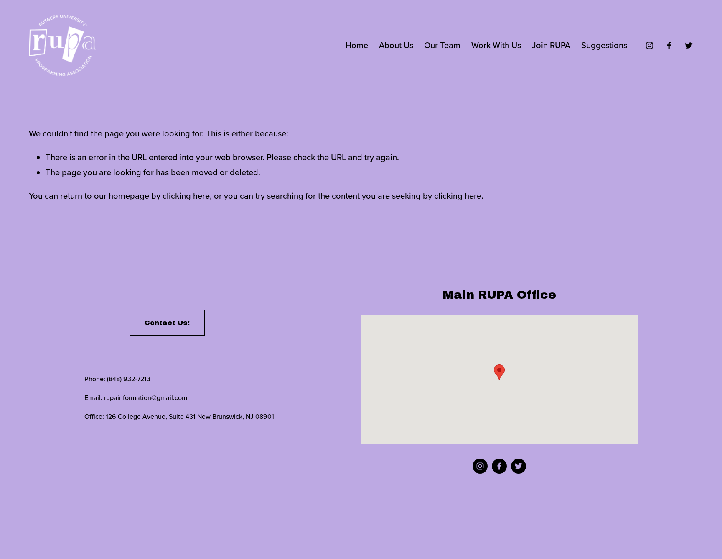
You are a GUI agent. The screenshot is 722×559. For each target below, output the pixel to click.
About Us (396, 45)
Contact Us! (167, 322)
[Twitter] (688, 45)
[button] (499, 372)
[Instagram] (649, 45)
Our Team (442, 45)
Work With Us (496, 45)
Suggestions (604, 45)
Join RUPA (551, 45)
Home (357, 45)
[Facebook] (669, 45)
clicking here (186, 196)
